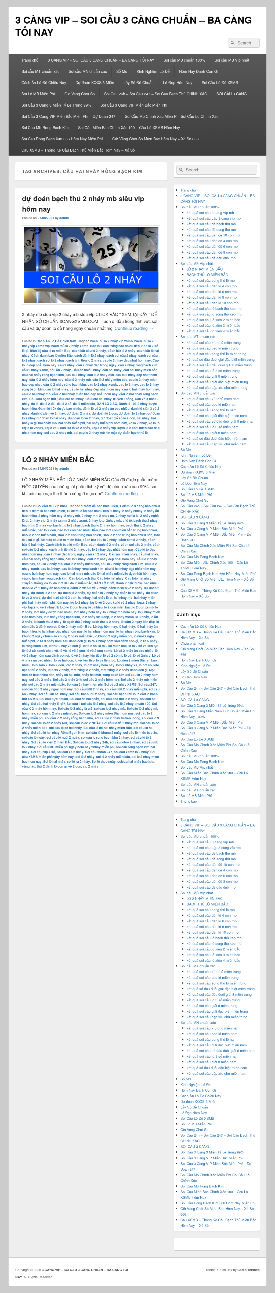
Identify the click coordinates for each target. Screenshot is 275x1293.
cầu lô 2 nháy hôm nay (46, 379)
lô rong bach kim (34, 645)
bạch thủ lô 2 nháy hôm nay (103, 525)
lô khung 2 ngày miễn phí (113, 636)
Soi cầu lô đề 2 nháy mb (120, 722)
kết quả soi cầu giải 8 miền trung (212, 376)
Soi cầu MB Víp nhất (232, 60)
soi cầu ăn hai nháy (53, 693)
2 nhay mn (89, 515)
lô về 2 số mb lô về (117, 655)
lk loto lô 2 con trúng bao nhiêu (79, 607)
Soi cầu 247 (147, 684)
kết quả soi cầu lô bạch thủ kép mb (214, 308)
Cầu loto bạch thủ (42, 398)
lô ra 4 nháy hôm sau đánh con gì (113, 640)
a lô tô (127, 520)
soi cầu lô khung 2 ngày (104, 732)
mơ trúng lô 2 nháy (85, 669)
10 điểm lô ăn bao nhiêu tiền (88, 510)
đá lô (34, 403)
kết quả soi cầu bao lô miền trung (212, 348)
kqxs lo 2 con (127, 427)
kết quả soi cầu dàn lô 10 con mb (212, 302)
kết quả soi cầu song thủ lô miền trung (216, 353)
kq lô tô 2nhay (32, 427)
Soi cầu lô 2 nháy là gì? (75, 708)
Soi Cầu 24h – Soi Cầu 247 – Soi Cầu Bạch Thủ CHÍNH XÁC (155, 93)
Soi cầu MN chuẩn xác (88, 71)
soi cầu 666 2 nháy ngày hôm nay (47, 689)
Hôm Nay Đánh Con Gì (198, 71)
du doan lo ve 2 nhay (83, 418)
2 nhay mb (72, 515)
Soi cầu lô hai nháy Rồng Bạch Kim (57, 732)
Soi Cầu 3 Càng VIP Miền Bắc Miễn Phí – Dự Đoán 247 (68, 116)
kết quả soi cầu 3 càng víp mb (210, 212)
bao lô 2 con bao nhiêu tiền (77, 530)
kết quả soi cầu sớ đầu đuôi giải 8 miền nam (221, 421)
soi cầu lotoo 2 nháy (125, 742)
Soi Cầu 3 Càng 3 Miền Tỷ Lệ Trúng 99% (56, 105)
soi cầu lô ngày (33, 737)
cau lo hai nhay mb (36, 394)
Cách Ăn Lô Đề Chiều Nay (43, 82)
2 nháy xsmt (77, 520)
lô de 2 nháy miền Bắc (74, 626)
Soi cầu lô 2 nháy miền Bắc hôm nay (106, 713)
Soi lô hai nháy (54, 761)
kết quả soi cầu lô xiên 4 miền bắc (213, 330)
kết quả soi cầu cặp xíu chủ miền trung (217, 387)
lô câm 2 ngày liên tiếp (138, 621)
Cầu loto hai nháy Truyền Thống (109, 398)
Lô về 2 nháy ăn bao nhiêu (133, 650)
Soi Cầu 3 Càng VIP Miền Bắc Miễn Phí (133, 105)
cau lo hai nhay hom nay (140, 389)
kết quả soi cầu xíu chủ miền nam (213, 398)
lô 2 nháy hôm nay (88, 612)
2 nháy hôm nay (50, 515)
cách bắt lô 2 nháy (121, 350)
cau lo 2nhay (128, 384)
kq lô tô (154, 422)
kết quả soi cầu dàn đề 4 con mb (212, 240)
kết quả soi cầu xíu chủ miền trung (214, 342)
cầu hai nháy (112, 369)
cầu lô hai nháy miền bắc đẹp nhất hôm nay (85, 394)
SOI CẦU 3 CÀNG (231, 93)
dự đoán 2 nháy (78, 413)
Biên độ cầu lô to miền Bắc (50, 350)
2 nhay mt (106, 515)
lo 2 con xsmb (143, 607)
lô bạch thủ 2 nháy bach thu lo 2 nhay (91, 621)
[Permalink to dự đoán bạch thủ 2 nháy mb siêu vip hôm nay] (91, 307)
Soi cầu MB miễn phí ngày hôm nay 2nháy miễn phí (75, 747)
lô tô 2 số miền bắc (112, 645)
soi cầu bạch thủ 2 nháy (87, 693)
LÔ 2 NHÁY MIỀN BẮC (58, 459)
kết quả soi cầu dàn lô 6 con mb (212, 291)
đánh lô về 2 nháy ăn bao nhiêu (106, 408)
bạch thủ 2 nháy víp (37, 525)
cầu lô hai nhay (56, 389)
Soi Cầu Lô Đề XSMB (220, 82)
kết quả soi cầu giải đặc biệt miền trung (217, 381)
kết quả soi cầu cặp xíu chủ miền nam (216, 443)
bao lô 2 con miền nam (39, 534)
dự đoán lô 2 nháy (132, 413)
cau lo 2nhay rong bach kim (82, 568)
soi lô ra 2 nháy (78, 761)
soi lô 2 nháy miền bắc (113, 756)
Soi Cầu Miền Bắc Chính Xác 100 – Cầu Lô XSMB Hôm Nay (129, 127)
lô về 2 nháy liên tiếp (86, 655)
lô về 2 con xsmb (99, 650)
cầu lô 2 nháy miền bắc (109, 379)
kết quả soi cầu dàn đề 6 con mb (212, 246)
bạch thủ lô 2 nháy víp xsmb (111, 341)
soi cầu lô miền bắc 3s (140, 732)
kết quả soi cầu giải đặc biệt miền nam (217, 415)
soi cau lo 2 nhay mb (89, 432)
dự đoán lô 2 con (104, 413)
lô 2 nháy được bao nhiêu (53, 612)
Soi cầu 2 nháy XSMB (120, 684)
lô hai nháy (127, 626)
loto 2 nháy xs (126, 665)
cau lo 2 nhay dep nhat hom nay (111, 559)
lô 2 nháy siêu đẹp (95, 616)
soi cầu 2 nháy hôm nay (101, 679)
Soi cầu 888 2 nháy (88, 689)
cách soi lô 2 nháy (51, 360)
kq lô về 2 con (55, 427)
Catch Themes (248, 1269)
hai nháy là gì (102, 597)
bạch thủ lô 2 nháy (67, 525)
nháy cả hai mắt (68, 674)
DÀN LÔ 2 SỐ (107, 403)
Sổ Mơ (121, 71)
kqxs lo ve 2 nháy (41, 607)
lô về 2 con (76, 650)
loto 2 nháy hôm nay (99, 665)
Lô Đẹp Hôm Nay (177, 82)
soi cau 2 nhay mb (58, 432)
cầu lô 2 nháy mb (78, 379)
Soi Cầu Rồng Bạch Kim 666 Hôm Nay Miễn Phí (62, 138)
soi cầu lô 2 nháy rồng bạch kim (69, 718)
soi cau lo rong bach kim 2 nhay (105, 737)
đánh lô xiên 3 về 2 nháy (88, 587)
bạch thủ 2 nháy (145, 520)
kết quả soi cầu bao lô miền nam (212, 404)
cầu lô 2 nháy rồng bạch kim (64, 384)
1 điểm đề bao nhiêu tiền (99, 505)
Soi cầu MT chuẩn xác (40, 71)
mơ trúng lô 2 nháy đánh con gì (124, 669)
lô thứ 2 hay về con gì (65, 645)
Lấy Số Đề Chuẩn (139, 82)
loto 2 (43, 665)
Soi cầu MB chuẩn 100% (184, 60)
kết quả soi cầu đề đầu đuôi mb (211, 257)
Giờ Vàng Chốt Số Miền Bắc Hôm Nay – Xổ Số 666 (155, 138)
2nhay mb (113, 520)
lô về (63, 650)
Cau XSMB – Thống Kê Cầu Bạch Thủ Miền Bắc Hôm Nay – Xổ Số (78, 150)
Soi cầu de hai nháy (84, 698)
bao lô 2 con (47, 530)
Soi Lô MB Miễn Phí (38, 93)
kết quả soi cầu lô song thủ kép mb (214, 314)
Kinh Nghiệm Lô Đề (153, 71)
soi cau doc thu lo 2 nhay (119, 698)
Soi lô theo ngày (104, 761)
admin (64, 217)
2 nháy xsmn (57, 520)
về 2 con (74, 766)
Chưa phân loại (192, 643)
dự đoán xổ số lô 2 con (118, 418)
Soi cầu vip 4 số (43, 751)
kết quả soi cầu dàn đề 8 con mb (212, 252)
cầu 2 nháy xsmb (35, 369)
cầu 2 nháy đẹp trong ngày (96, 365)
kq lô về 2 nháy (78, 427)
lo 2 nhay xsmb (122, 616)
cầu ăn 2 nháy (60, 369)
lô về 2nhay (141, 655)
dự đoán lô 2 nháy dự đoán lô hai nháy (115, 592)
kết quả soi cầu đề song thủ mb (211, 229)
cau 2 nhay (66, 365)
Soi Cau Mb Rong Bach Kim (45, 127)
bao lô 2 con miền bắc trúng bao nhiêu (128, 530)
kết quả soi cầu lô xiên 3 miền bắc (213, 325)
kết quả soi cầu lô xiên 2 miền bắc (213, 319)
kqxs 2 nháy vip (104, 427)
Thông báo (188, 801)
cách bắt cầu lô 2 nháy (89, 350)
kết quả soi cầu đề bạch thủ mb (211, 223)
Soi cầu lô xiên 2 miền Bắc (51, 742)
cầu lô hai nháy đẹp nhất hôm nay (95, 389)
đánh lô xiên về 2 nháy (48, 413)
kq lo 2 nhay (138, 422)
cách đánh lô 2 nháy (89, 355)
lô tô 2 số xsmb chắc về (40, 650)
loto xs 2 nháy (58, 669)
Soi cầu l (73, 703)
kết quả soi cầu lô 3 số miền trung (213, 370)
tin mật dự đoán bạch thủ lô (127, 432)
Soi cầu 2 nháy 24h (67, 679)
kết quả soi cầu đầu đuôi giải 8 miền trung (219, 364)
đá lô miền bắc (84, 403)
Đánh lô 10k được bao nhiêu (59, 408)
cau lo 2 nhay (76, 374)
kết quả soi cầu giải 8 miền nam (211, 432)
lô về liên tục (105, 660)
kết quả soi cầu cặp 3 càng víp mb (214, 218)
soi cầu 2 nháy (40, 679)
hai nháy (143, 418)
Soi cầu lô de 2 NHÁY (85, 722)
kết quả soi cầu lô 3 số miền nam (212, 426)
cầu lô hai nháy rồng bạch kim (44, 578)
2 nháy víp (37, 520)
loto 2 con (56, 665)
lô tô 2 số (90, 645)
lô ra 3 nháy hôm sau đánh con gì (61, 640)
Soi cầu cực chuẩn (53, 698)
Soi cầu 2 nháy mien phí (85, 684)
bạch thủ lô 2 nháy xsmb (69, 345)
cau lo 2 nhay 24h (100, 374)
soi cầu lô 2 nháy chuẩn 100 (129, 703)
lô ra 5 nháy (148, 640)
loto (35, 665)
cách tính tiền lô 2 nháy (83, 360)
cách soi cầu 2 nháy (121, 355)
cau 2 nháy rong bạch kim (137, 365)
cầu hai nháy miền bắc (140, 369)
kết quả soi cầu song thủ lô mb (211, 280)
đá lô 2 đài (47, 403)
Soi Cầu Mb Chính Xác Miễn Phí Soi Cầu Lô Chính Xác (171, 116)
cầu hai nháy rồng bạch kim (43, 374)
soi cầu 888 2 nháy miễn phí (126, 689)
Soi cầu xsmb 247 (98, 751)
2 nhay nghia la (127, 515)
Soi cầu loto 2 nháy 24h (90, 742)
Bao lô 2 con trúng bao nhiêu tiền (115, 345)
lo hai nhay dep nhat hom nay (60, 631)
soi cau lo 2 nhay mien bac (57, 713)
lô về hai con (63, 660)
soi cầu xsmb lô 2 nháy (131, 751)
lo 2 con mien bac (117, 607)
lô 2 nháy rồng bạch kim (62, 616)
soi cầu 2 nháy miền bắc (46, 684)
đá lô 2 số (64, 403)
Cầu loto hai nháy (70, 398)
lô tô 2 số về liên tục (143, 645)
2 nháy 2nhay (132, 510)
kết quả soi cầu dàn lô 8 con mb (212, 297)
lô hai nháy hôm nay (99, 631)
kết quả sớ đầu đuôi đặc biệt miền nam (217, 438)
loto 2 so (145, 665)
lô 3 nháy (142, 616)
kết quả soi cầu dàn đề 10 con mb (213, 235)
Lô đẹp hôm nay (105, 626)
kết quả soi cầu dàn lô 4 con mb (212, 285)
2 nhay (115, 510)
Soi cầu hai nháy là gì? (48, 703)
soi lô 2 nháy (85, 756)
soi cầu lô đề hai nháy (65, 727)
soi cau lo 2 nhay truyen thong (117, 718)
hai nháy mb (47, 422)
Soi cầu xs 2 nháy (70, 751)
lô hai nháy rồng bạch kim (135, 631)
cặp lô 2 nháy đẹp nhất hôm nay (127, 360)
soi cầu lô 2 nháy (94, 703)
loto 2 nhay (74, 665)
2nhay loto (96, 520)
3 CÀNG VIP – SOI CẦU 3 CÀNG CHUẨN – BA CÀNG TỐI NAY (133, 26)
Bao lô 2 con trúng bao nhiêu (79, 534)
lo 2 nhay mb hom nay (119, 612)
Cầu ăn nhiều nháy (87, 369)
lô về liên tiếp (85, 660)
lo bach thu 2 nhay (47, 621)
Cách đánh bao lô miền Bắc (52, 355)
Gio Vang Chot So (79, 93)
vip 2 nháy (90, 766)
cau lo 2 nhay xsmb (102, 384)
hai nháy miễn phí (71, 422)
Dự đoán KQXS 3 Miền (94, 82)
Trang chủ (29, 60)
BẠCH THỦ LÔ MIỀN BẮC (207, 274)
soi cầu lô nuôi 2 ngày (62, 737)
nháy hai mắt (91, 674)
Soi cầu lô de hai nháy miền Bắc (108, 727)
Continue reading (134, 328)
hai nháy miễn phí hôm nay (106, 422)
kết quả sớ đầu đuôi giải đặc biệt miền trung (221, 359)
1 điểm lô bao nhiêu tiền (47, 510)
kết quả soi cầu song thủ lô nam (212, 409)
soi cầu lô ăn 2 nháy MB (49, 722)
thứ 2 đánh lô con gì (52, 766)
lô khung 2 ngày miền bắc (73, 636)
